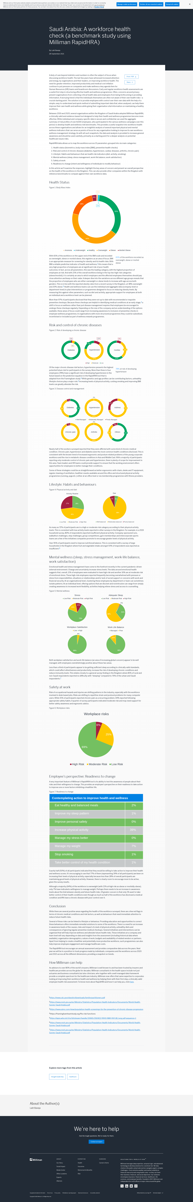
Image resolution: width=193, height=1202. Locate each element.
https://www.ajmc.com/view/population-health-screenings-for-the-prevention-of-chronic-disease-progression (96, 1009)
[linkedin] (126, 1186)
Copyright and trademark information (37, 1193)
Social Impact (60, 1166)
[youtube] (131, 1186)
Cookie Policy (99, 7)
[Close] (190, 4)
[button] (122, 1186)
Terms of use (50, 1193)
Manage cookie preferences (127, 4)
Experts (58, 1177)
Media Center (60, 1170)
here (132, 982)
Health (80, 1163)
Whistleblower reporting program (69, 1193)
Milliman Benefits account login (143, 1193)
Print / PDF (130, 77)
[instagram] (135, 1186)
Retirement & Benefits (85, 1170)
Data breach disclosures (83, 1193)
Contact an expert (96, 1142)
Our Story (59, 1163)
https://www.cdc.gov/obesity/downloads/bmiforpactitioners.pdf (77, 998)
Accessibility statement (95, 1193)
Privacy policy (57, 1193)
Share (129, 82)
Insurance (81, 1166)
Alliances (59, 1181)
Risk (79, 1174)
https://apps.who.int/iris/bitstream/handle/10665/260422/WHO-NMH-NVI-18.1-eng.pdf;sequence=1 (93, 1018)
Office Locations (61, 1174)
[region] (96, 4)
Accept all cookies (172, 4)
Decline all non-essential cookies (151, 4)
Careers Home (104, 1163)
